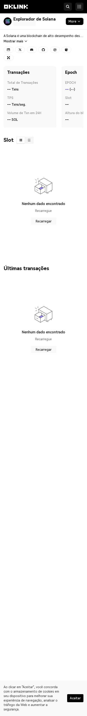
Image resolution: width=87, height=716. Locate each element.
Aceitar (75, 698)
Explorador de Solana (34, 19)
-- (67, 89)
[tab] (21, 140)
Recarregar (44, 221)
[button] (16, 10)
